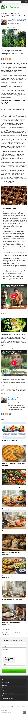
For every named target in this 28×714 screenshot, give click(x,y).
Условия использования (6, 712)
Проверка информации (8, 695)
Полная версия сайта (7, 698)
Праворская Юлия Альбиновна (19, 19)
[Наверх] (24, 712)
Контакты (4, 690)
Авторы (4, 687)
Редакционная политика (8, 693)
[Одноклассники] (6, 59)
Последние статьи (6, 679)
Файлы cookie (4, 710)
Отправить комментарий (14, 671)
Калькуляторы (5, 682)
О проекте (4, 685)
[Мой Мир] (10, 59)
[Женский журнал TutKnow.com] (10, 7)
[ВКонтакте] (2, 59)
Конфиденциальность (5, 708)
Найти (20, 2)
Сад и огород (4, 27)
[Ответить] (25, 633)
